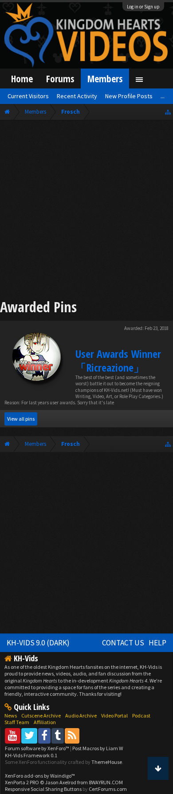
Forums (60, 78)
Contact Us (123, 643)
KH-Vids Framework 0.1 (31, 755)
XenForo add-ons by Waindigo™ (40, 775)
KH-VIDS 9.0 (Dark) (38, 643)
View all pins (21, 418)
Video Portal (114, 715)
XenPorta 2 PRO (22, 782)
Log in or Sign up (143, 7)
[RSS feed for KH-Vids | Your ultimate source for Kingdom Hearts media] (72, 735)
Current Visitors (28, 96)
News (10, 715)
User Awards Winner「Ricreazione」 (118, 360)
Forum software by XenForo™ (37, 748)
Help (157, 643)
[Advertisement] (86, 211)
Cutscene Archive (41, 715)
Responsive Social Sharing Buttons (43, 789)
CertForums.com (108, 789)
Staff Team (16, 722)
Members (104, 78)
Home (22, 78)
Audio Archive (81, 715)
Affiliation (45, 722)
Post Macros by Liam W (97, 748)
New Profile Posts (129, 96)
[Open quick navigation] (168, 112)
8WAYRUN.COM (106, 782)
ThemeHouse (106, 762)
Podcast (141, 715)
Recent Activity (77, 96)
